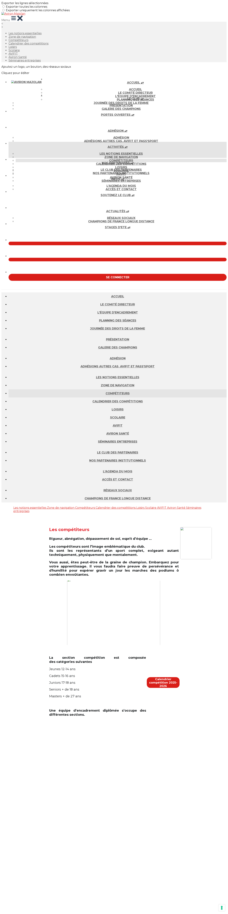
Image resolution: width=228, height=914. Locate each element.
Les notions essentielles (25, 33)
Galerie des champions (121, 109)
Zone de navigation (22, 36)
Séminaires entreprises (25, 60)
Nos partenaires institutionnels (121, 173)
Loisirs (13, 47)
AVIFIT (13, 53)
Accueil (135, 89)
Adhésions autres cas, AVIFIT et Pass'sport (121, 141)
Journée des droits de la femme (121, 103)
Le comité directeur (135, 92)
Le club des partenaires (121, 169)
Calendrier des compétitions (28, 43)
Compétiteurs (18, 40)
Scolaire (14, 50)
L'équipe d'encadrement (117, 312)
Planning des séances (117, 320)
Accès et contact (121, 189)
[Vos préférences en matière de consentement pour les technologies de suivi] (221, 907)
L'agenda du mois (121, 186)
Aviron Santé (18, 57)
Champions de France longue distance (121, 221)
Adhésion (121, 137)
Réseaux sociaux (121, 218)
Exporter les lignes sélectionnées (24, 3)
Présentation (121, 105)
